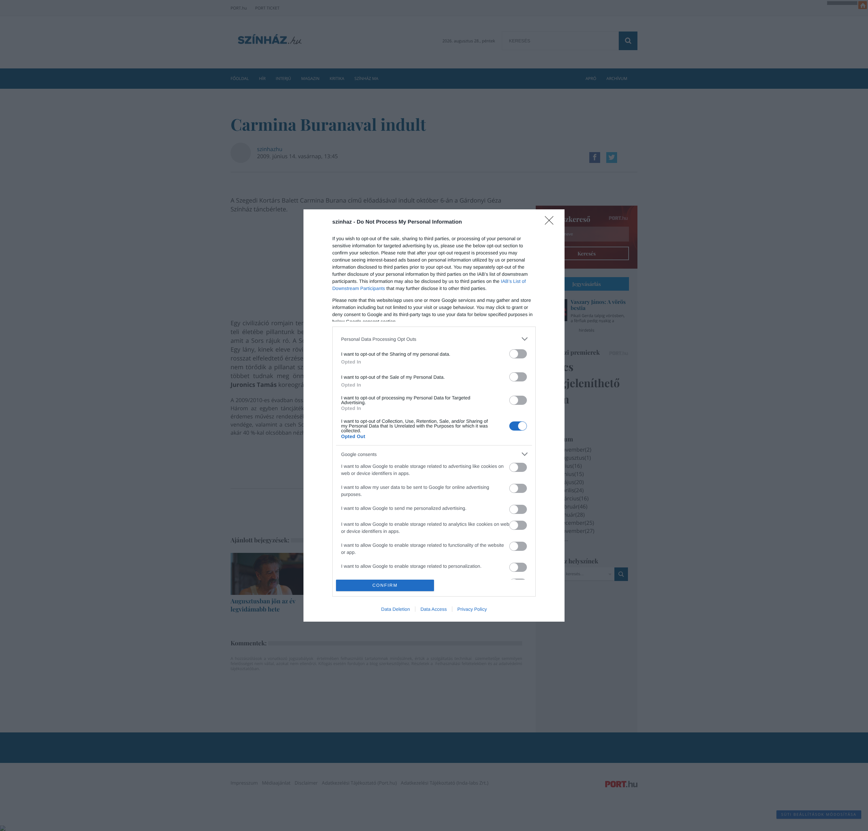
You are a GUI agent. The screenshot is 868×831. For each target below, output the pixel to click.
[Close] (551, 222)
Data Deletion (395, 609)
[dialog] (434, 415)
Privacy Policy (472, 609)
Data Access (433, 609)
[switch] (518, 353)
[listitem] (434, 338)
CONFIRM (385, 585)
